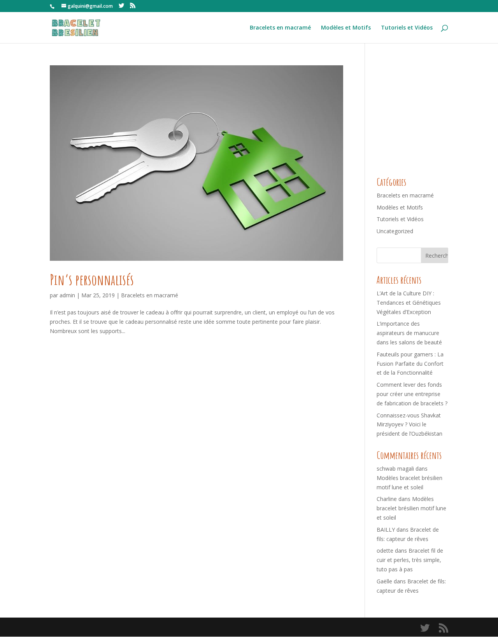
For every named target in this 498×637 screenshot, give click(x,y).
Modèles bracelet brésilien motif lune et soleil (411, 508)
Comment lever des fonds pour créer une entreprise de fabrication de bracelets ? (412, 394)
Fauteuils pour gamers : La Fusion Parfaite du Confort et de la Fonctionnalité (410, 364)
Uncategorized (395, 231)
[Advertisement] (435, 113)
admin (67, 295)
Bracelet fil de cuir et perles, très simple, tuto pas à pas (410, 560)
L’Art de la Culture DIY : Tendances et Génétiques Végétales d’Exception (409, 303)
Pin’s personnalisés (92, 280)
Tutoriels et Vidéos (407, 28)
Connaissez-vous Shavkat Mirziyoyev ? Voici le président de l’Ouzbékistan (409, 425)
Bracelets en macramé (280, 28)
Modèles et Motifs (346, 28)
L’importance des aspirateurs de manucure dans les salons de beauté (409, 333)
